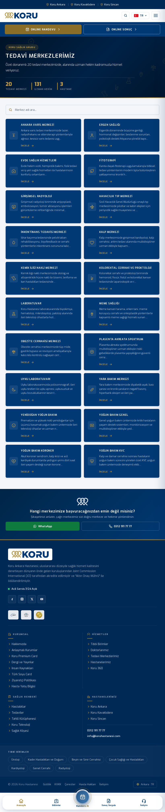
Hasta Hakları (87, 784)
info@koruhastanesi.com (103, 736)
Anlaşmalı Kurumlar (25, 650)
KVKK (58, 784)
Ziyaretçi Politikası (24, 680)
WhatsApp (45, 526)
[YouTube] (42, 599)
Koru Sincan (111, 4)
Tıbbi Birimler (99, 644)
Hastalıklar (19, 707)
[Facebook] (12, 599)
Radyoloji (64, 768)
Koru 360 (97, 668)
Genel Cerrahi (41, 768)
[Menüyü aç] (155, 15)
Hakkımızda (19, 644)
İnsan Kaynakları (22, 668)
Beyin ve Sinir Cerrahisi (86, 759)
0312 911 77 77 (123, 526)
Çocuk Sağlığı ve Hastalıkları (126, 759)
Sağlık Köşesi (20, 731)
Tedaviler (18, 713)
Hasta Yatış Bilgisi (23, 686)
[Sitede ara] (125, 15)
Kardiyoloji (18, 768)
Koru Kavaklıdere (84, 4)
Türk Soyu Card (22, 674)
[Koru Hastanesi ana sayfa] (21, 15)
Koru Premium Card (24, 656)
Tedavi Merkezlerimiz (105, 656)
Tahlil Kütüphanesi (24, 719)
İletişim (103, 784)
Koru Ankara (57, 4)
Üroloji (15, 759)
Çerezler (70, 784)
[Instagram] (22, 599)
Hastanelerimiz (101, 662)
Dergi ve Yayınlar (23, 662)
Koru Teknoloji (21, 725)
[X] (32, 599)
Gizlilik (47, 784)
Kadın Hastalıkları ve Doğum (45, 759)
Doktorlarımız (99, 650)
